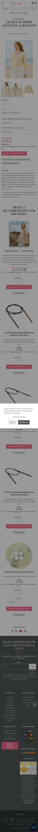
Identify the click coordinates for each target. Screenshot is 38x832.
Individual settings (19, 416)
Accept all (23, 422)
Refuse (12, 422)
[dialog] (19, 416)
